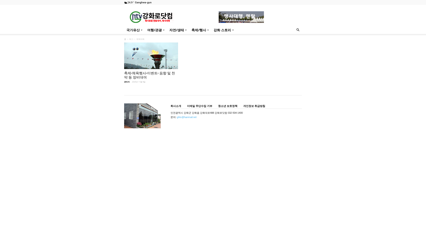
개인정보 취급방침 (254, 106)
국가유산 (133, 30)
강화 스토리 (222, 30)
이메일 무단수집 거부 (199, 106)
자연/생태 (176, 30)
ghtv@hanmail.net (187, 117)
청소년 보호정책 (227, 106)
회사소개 (176, 106)
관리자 (127, 81)
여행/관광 (154, 30)
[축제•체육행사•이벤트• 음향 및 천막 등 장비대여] (151, 55)
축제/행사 (199, 30)
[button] (298, 30)
